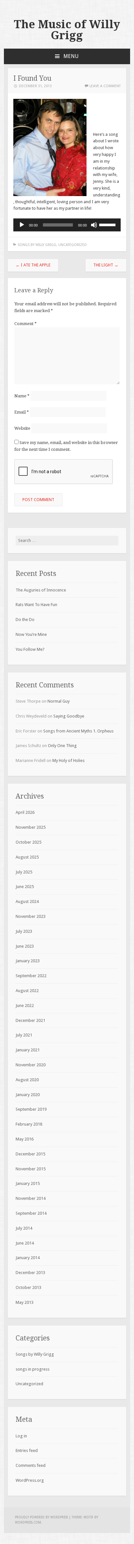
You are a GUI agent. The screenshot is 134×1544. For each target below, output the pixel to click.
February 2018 (29, 1124)
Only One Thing (62, 745)
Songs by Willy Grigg (37, 245)
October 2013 (28, 1287)
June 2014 (25, 1243)
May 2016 (25, 1139)
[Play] (22, 225)
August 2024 (27, 901)
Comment (25, 323)
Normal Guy (58, 701)
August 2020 (27, 1079)
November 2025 (31, 827)
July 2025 (24, 872)
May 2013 (25, 1302)
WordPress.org (30, 1480)
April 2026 (25, 812)
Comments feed (31, 1465)
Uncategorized (72, 245)
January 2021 (28, 1049)
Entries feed (27, 1450)
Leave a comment (105, 86)
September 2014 (31, 1213)
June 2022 (25, 1005)
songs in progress (32, 1369)
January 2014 (28, 1257)
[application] (67, 224)
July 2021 (24, 1035)
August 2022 (27, 990)
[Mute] (94, 225)
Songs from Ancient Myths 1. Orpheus (78, 731)
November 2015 (31, 1168)
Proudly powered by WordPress (41, 1517)
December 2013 (30, 1272)
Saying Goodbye (68, 716)
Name (22, 395)
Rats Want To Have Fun (36, 604)
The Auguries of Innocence (41, 590)
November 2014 (31, 1198)
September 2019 (31, 1109)
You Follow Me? (30, 649)
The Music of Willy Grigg (67, 30)
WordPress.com (28, 1522)
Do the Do (25, 619)
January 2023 (28, 960)
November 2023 (31, 916)
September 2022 (31, 975)
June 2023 (25, 946)
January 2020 (28, 1094)
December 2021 (30, 1020)
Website (22, 428)
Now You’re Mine (31, 634)
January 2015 (28, 1183)
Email (21, 412)
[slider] (108, 224)
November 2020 (31, 1064)
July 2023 (24, 931)
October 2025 (28, 842)
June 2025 (25, 886)
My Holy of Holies (68, 760)
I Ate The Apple (33, 265)
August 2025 (27, 857)
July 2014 (24, 1228)
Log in (21, 1435)
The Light (105, 265)
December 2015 (30, 1154)
